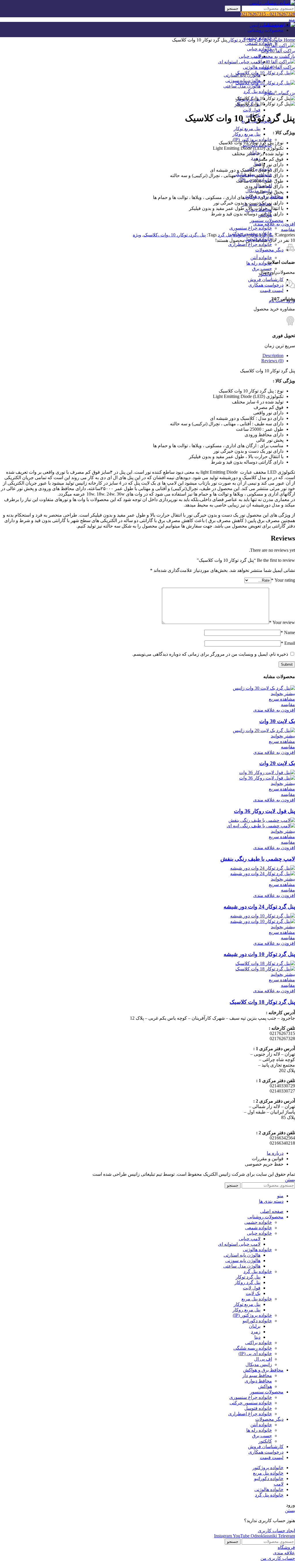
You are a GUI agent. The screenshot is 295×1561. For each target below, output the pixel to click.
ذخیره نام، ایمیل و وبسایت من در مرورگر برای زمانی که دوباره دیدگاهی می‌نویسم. (210, 654)
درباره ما (275, 1153)
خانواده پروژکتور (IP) (252, 139)
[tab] (141, 355)
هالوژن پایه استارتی (242, 1255)
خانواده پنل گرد (257, 91)
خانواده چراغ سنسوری (250, 227)
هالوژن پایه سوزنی (242, 1260)
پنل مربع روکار (246, 134)
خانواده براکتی (258, 1342)
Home (289, 39)
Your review (282, 622)
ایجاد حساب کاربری (276, 1530)
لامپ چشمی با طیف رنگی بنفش (257, 859)
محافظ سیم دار (257, 1375)
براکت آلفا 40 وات (278, 67)
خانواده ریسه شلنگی (252, 1348)
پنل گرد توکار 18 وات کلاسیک (262, 1002)
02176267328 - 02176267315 (268, 14)
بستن (290, 1179)
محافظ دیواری (258, 1380)
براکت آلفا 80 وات (278, 50)
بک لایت (253, 1293)
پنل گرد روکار (247, 1282)
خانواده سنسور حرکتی (251, 1402)
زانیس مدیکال (258, 1364)
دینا (257, 1337)
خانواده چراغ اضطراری (250, 244)
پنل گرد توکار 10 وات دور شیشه (259, 954)
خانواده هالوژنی (257, 67)
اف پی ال (263, 1359)
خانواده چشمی (258, 1222)
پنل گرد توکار (240, 39)
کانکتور (265, 1441)
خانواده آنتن (261, 257)
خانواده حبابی (259, 48)
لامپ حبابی (249, 56)
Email (288, 643)
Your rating (283, 580)
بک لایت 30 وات (277, 721)
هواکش (265, 1386)
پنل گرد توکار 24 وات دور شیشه (259, 907)
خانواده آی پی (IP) (255, 1353)
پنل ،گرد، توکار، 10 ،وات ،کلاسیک (174, 234)
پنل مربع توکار (247, 128)
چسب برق (262, 268)
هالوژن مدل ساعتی (241, 86)
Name (288, 632)
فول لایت (251, 109)
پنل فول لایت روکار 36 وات (264, 811)
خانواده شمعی (258, 43)
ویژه (137, 234)
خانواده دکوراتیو (257, 1320)
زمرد (255, 1331)
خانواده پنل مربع (256, 1298)
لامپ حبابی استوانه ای (239, 61)
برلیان (254, 1326)
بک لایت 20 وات (277, 763)
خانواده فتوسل (258, 1408)
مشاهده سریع (282, 699)
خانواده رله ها (259, 263)
